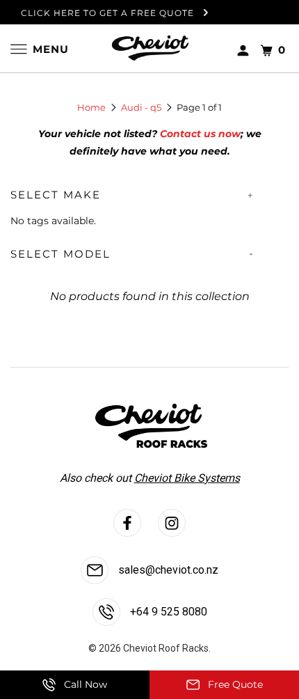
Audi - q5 (141, 107)
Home (91, 107)
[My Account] (243, 47)
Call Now (84, 684)
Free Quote (234, 684)
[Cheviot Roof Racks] (149, 48)
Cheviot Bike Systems (187, 478)
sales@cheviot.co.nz (166, 569)
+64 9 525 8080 (167, 611)
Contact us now (200, 133)
